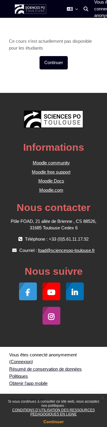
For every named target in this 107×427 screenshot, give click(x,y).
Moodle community (51, 162)
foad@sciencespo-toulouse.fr (66, 250)
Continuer (53, 421)
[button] (72, 9)
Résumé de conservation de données (45, 369)
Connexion (21, 361)
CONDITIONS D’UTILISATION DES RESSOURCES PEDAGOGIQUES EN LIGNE (53, 412)
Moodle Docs (51, 180)
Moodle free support (51, 171)
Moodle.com (51, 190)
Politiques (18, 376)
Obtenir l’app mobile (28, 383)
